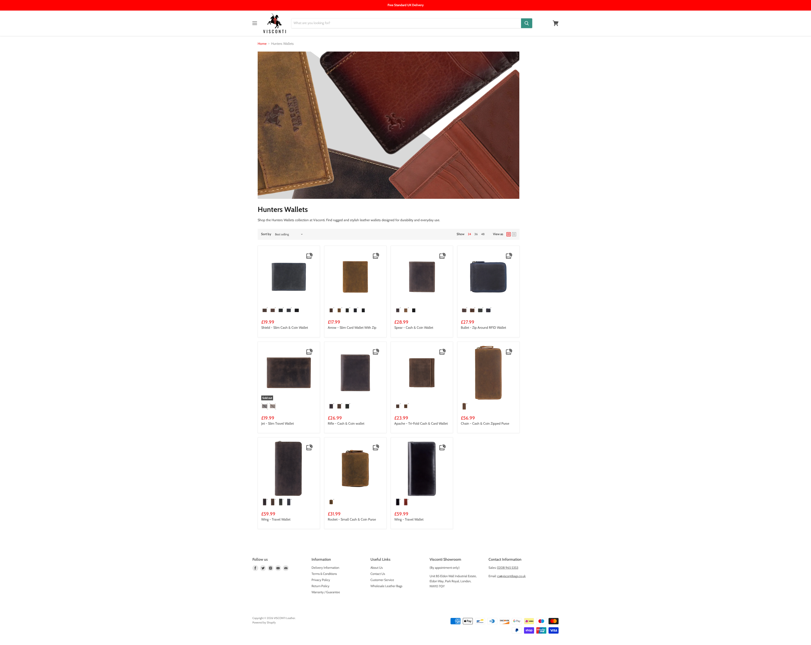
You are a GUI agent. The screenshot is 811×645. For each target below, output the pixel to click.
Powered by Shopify (264, 622)
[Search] (526, 23)
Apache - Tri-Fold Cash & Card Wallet (421, 423)
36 (476, 234)
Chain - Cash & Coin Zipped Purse (485, 423)
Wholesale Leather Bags (386, 586)
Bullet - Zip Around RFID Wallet (483, 328)
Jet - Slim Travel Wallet (277, 423)
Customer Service (382, 580)
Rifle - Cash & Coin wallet (346, 423)
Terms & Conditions (324, 574)
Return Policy (320, 586)
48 (482, 234)
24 (469, 234)
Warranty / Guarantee (326, 592)
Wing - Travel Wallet (275, 519)
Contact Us (377, 574)
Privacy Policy (321, 580)
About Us (376, 568)
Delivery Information (325, 568)
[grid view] (508, 234)
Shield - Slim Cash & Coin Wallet (284, 328)
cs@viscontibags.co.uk (511, 576)
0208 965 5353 (507, 568)
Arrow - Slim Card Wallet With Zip (352, 328)
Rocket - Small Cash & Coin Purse (352, 519)
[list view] (514, 234)
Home (262, 44)
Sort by (266, 234)
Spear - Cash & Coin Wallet (413, 328)
